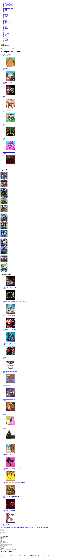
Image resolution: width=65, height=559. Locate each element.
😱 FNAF (5, 29)
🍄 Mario (5, 17)
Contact (31, 527)
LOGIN (2, 537)
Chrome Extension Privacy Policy (17, 527)
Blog (35, 527)
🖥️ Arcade (5, 11)
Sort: (1, 55)
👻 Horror (5, 34)
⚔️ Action (5, 38)
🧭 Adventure (6, 12)
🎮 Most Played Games (8, 5)
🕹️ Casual (5, 10)
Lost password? (4, 534)
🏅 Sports (5, 41)
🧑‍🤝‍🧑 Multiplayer (6, 32)
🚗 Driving (5, 27)
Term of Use (27, 527)
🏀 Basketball (6, 36)
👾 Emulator (5, 14)
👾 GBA (5, 20)
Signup (2, 546)
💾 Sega (5, 18)
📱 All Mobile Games (7, 4)
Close (2, 529)
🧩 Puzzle (5, 26)
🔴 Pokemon (5, 15)
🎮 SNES (5, 23)
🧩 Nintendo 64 (6, 22)
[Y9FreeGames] (5, 45)
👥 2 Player (5, 9)
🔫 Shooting (5, 40)
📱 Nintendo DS (6, 21)
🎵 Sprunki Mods (6, 30)
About (2, 527)
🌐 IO (4, 35)
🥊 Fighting (5, 28)
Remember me (5, 536)
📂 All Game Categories (8, 8)
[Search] (1, 47)
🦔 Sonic (5, 16)
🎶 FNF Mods (6, 33)
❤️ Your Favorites (6, 6)
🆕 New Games (6, 3)
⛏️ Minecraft (5, 39)
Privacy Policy (7, 527)
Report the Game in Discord (6, 557)
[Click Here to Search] (13, 48)
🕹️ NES (5, 24)
